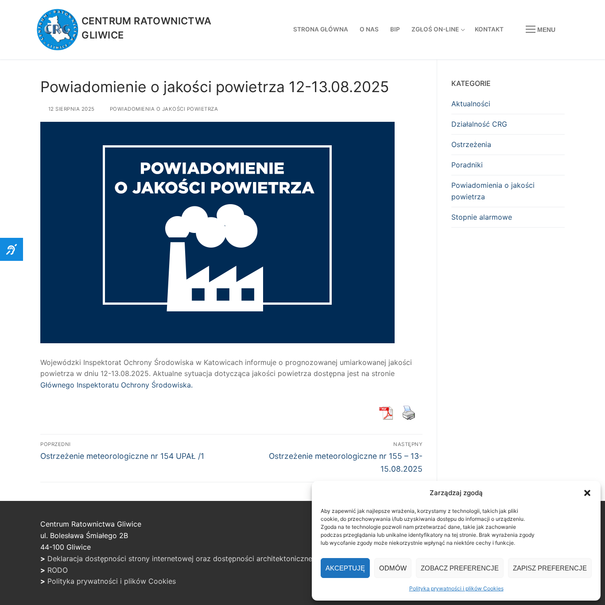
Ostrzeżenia (471, 144)
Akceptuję (345, 568)
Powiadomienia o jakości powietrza (163, 109)
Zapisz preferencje (550, 568)
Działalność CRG (479, 124)
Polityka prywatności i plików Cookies (456, 588)
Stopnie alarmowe (481, 217)
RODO (57, 570)
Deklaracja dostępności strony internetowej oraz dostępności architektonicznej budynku (196, 558)
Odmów (393, 568)
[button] (587, 493)
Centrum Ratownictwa (146, 21)
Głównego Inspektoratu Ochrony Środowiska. (116, 384)
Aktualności (470, 103)
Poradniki (467, 164)
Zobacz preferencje (460, 568)
